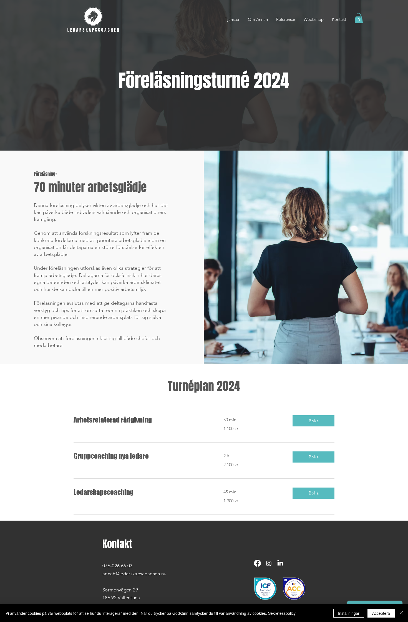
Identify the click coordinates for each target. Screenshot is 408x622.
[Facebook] (257, 563)
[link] (142, 419)
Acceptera (381, 613)
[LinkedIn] (280, 563)
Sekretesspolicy (282, 613)
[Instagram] (268, 563)
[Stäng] (401, 613)
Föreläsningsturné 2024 (204, 81)
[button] (358, 18)
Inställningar (348, 613)
